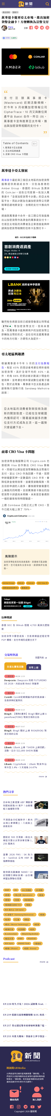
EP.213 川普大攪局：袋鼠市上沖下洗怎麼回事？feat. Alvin (25, 1036)
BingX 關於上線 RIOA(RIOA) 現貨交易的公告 (25, 732)
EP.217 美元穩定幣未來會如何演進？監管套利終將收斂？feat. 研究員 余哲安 (25, 1025)
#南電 (7, 895)
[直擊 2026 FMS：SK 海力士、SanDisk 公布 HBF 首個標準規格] (41, 860)
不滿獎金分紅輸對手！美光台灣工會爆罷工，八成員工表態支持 (18, 823)
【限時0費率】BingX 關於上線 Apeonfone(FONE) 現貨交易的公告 (25, 715)
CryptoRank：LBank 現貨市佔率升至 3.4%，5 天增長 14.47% (25, 765)
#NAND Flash (24, 943)
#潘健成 (37, 944)
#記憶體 (21, 929)
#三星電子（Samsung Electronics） (20, 915)
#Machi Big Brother (30, 934)
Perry (10, 27)
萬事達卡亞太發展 (13, 147)
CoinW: (8, 697)
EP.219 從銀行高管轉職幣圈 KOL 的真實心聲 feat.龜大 (25, 1014)
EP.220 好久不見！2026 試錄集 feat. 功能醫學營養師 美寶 (25, 1004)
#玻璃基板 (28, 900)
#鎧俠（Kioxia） (31, 948)
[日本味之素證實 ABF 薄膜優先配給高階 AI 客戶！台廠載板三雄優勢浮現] (41, 808)
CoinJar (30, 583)
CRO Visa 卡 (42, 583)
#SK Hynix (9, 943)
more (41, 776)
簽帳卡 (15, 12)
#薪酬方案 (9, 929)
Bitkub (20, 583)
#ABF (7, 890)
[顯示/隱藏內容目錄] (33, 143)
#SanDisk (32, 939)
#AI (15, 890)
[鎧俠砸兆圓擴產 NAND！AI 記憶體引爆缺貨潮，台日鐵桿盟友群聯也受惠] (41, 878)
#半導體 (39, 890)
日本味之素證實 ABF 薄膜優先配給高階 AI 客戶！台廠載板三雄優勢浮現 (18, 805)
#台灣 (7, 920)
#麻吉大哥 (9, 939)
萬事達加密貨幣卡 (10, 588)
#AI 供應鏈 (26, 890)
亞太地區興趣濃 (13, 151)
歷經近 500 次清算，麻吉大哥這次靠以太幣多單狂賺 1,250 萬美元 (18, 840)
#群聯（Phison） (12, 948)
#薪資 (36, 925)
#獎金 (26, 920)
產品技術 (6, 12)
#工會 (16, 920)
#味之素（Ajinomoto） (24, 895)
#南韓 (42, 915)
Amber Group (8, 583)
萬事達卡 (6, 180)
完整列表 (39, 657)
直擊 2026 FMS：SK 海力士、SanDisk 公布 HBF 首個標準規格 (18, 858)
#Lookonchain (11, 934)
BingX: (8, 713)
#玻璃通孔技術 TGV (13, 905)
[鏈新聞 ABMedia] (25, 4)
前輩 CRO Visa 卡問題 (17, 154)
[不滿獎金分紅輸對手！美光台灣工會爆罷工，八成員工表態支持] (41, 825)
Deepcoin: (10, 680)
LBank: (8, 747)
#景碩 (7, 900)
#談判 (32, 929)
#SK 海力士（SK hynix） (15, 910)
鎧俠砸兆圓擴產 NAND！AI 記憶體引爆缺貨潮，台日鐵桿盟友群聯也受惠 (18, 875)
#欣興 (16, 900)
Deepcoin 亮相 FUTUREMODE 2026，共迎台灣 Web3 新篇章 (25, 682)
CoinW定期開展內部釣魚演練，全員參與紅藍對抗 (25, 698)
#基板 (41, 895)
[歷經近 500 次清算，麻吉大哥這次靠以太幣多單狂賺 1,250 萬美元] (41, 843)
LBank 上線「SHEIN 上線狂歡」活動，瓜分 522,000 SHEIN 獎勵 (25, 749)
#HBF (20, 939)
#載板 (28, 905)
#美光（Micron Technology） (17, 925)
